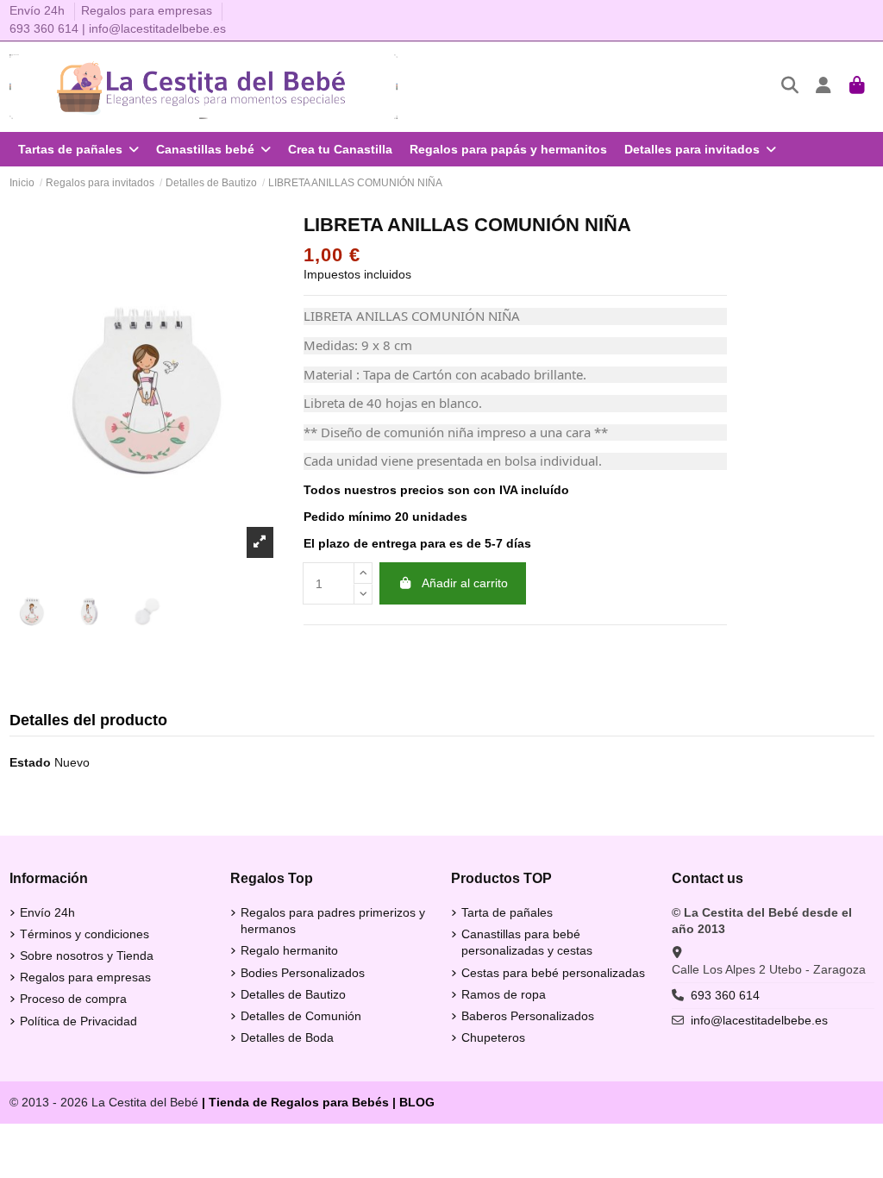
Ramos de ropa (503, 994)
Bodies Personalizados (303, 973)
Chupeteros (493, 1037)
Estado (30, 762)
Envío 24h (38, 10)
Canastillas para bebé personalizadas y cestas (526, 942)
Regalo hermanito (289, 950)
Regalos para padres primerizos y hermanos (333, 921)
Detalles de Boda (287, 1037)
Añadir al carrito (465, 583)
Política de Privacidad (78, 1021)
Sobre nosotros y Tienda (86, 955)
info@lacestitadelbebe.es (157, 28)
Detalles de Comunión (301, 1016)
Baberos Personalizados (527, 1016)
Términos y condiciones (84, 934)
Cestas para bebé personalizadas (553, 973)
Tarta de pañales (507, 912)
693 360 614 (43, 28)
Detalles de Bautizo (293, 994)
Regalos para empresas (146, 10)
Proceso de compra (73, 999)
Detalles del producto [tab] (88, 720)
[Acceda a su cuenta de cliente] (824, 87)
